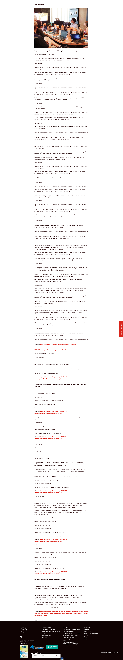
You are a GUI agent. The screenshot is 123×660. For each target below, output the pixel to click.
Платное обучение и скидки (71, 633)
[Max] (21, 637)
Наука (43, 633)
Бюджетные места (68, 631)
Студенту (87, 627)
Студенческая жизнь (90, 639)
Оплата (86, 629)
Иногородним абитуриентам (71, 635)
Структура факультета (48, 629)
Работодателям (46, 635)
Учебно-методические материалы (91, 634)
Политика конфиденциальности (27, 640)
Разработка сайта (115, 658)
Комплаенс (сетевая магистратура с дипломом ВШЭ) (71, 639)
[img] (37, 647)
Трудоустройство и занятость (93, 637)
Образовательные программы (51, 631)
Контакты (44, 637)
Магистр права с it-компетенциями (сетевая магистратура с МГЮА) (70, 643)
